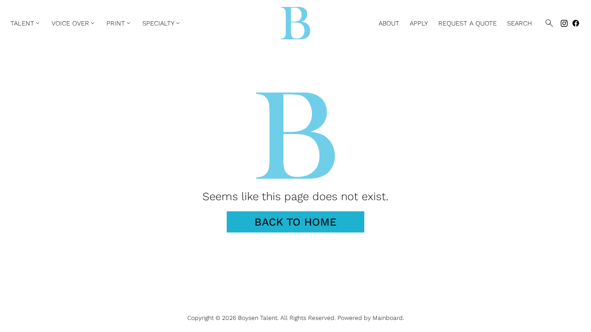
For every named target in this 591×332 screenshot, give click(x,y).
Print (119, 23)
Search (519, 23)
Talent (25, 23)
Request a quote (467, 23)
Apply (419, 23)
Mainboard (388, 317)
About (389, 23)
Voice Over (73, 23)
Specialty (161, 23)
